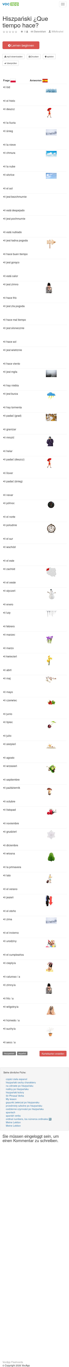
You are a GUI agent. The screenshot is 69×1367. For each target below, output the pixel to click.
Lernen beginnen (22, 45)
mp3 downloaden (14, 56)
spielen (50, 56)
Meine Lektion (13, 1122)
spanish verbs (13, 1115)
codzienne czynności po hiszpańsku (25, 1109)
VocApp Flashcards (13, 1362)
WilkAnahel (57, 31)
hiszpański (9, 1053)
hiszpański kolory (15, 1092)
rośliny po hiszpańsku (17, 1089)
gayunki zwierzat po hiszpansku (22, 1102)
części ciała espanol (16, 1079)
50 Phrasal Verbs (15, 1095)
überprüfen (11, 63)
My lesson (11, 1099)
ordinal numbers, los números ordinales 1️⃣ (28, 1119)
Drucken (34, 56)
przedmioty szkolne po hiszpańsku (24, 1105)
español (22, 1053)
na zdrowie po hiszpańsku (19, 1085)
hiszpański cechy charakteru (21, 1082)
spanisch (10, 1112)
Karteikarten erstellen (53, 1053)
